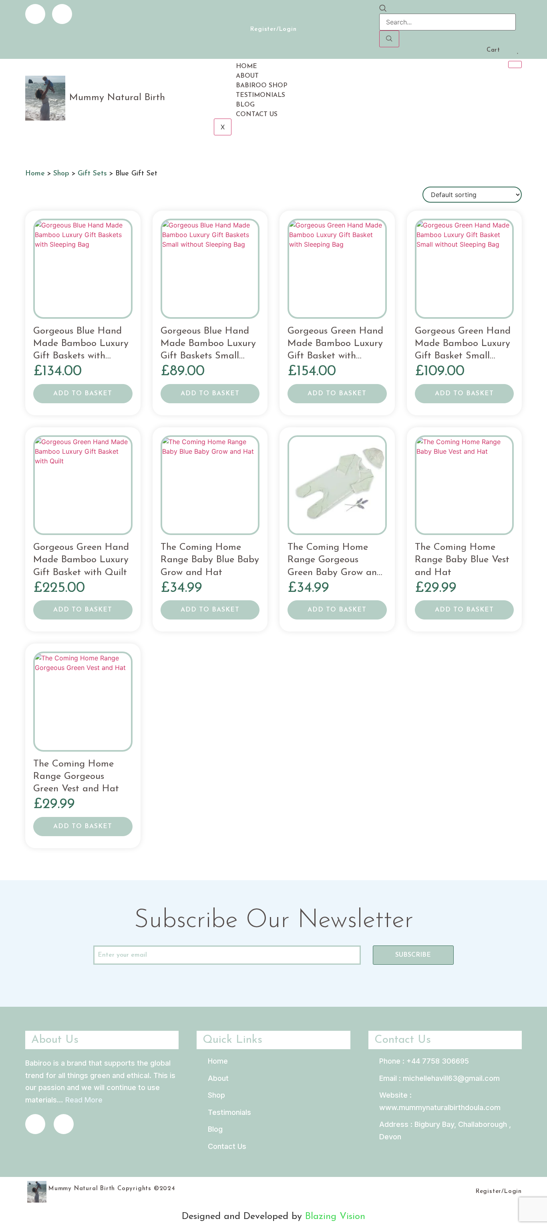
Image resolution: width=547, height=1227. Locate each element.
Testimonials (260, 95)
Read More (84, 1100)
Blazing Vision (335, 1216)
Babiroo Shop (261, 85)
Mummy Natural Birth (117, 98)
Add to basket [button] (82, 393)
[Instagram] (62, 14)
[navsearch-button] (382, 9)
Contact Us (257, 114)
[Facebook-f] (35, 14)
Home (246, 66)
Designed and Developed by (243, 1216)
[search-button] (389, 38)
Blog (245, 105)
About (247, 76)
